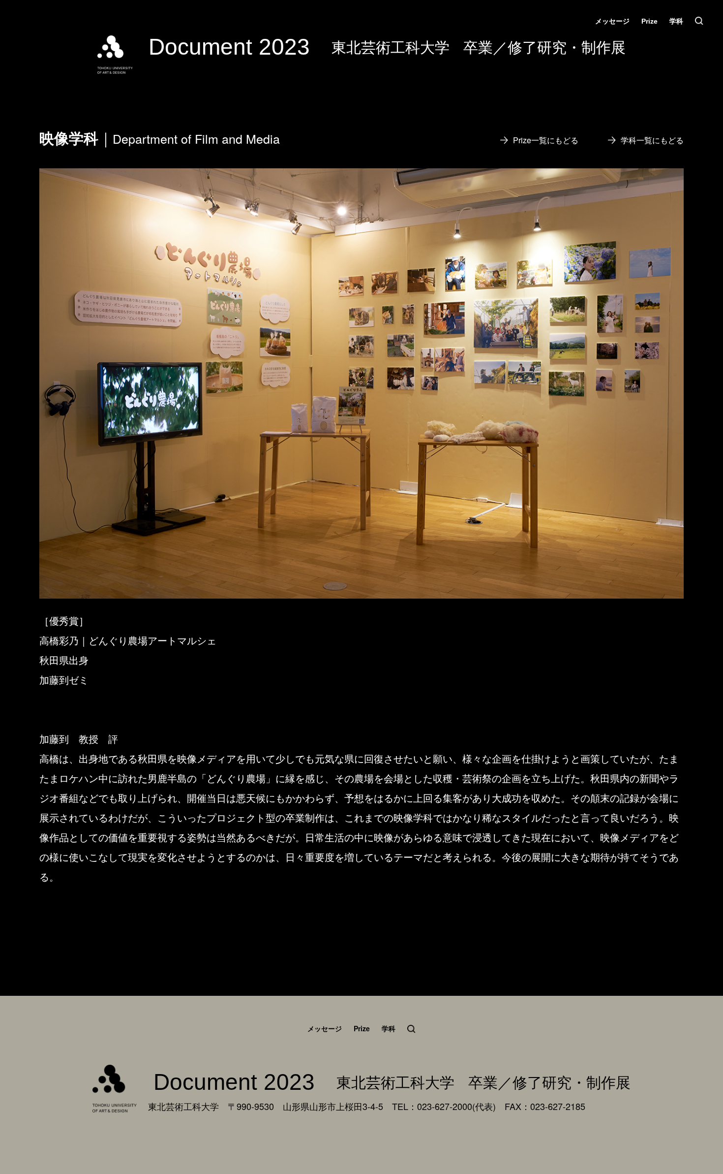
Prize (649, 21)
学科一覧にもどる (652, 140)
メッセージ (612, 21)
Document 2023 (229, 47)
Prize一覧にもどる (545, 140)
